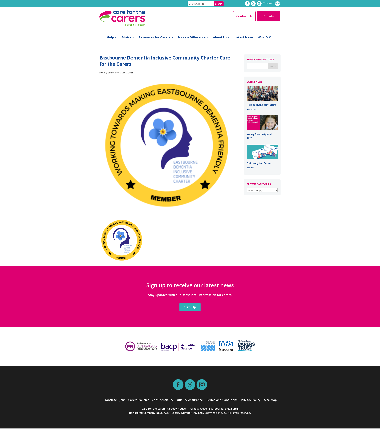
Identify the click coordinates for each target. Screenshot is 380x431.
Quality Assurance (190, 400)
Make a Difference (192, 37)
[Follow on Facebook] (247, 3)
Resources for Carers (154, 37)
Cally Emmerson (110, 72)
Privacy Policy (250, 400)
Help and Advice (119, 37)
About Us (220, 37)
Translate (110, 400)
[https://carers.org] (246, 350)
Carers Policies (138, 400)
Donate (268, 16)
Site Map (270, 400)
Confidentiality (163, 400)
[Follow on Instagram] (259, 3)
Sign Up (190, 307)
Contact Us (244, 16)
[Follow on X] (253, 3)
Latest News (243, 37)
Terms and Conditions (222, 400)
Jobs (123, 400)
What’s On (265, 37)
